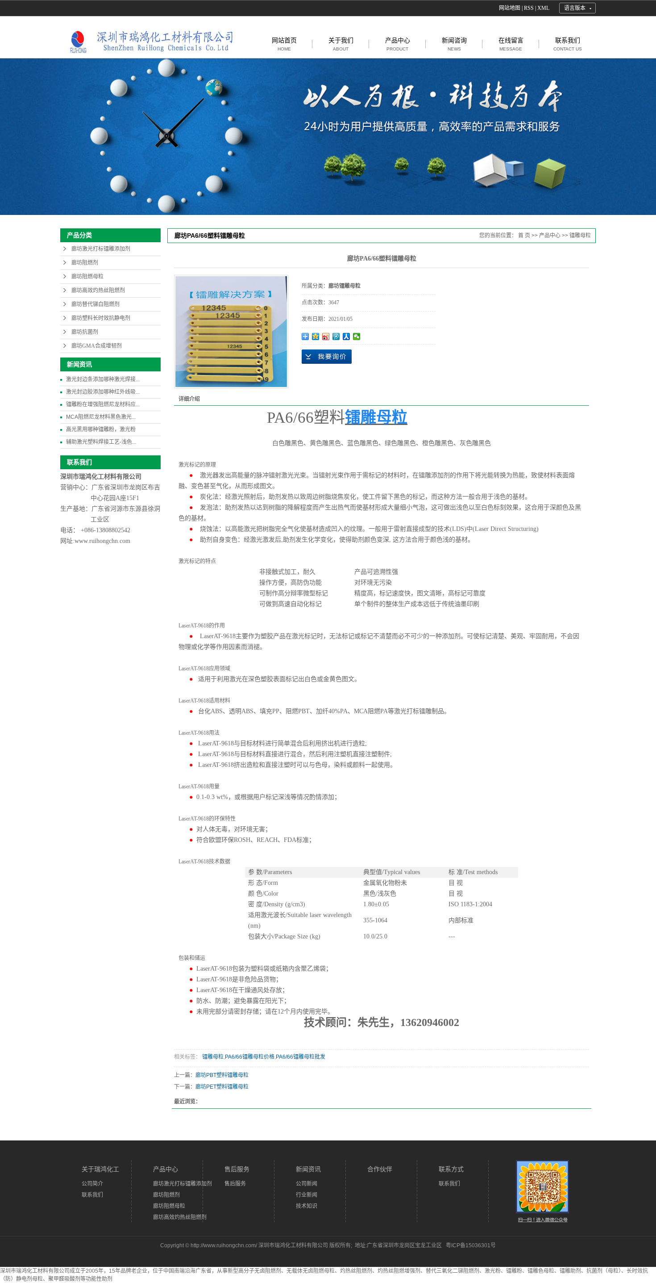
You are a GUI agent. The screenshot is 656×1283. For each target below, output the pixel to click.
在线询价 (327, 356)
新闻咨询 (454, 44)
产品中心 (397, 44)
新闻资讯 (308, 1169)
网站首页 (284, 44)
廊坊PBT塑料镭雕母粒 (222, 1075)
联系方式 (451, 1169)
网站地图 (509, 8)
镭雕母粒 (580, 235)
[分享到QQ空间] (316, 336)
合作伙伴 (379, 1169)
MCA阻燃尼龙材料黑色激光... (101, 417)
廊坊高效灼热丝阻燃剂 (98, 290)
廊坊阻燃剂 (84, 263)
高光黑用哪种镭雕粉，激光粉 (101, 429)
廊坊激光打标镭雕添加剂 (100, 249)
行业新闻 (306, 1195)
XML (543, 8)
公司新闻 (306, 1184)
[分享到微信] (357, 336)
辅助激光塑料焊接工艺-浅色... (101, 442)
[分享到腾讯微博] (336, 336)
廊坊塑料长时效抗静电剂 (100, 318)
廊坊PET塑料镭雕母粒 (222, 1087)
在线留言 (510, 44)
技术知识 (306, 1206)
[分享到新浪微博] (326, 336)
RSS (529, 8)
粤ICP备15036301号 (471, 1245)
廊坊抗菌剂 (84, 332)
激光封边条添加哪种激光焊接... (103, 379)
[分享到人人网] (346, 336)
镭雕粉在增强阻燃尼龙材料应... (103, 404)
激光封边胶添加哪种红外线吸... (103, 392)
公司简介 (92, 1184)
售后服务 (236, 1169)
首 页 (524, 235)
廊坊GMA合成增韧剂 (96, 346)
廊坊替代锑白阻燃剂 (95, 304)
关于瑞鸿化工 (100, 1169)
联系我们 (567, 44)
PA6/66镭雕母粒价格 (249, 1057)
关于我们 (340, 44)
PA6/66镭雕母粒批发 (300, 1057)
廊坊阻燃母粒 (87, 276)
